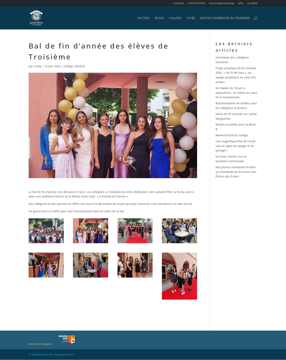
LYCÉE (191, 18)
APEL (241, 3)
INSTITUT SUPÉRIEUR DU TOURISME (225, 18)
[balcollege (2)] (90, 243)
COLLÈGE (175, 18)
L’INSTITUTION (196, 3)
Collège (68, 66)
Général (80, 66)
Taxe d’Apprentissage (221, 3)
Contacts (179, 3)
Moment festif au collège (232, 135)
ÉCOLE (159, 18)
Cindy (37, 66)
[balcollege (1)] (46, 243)
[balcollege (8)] (135, 277)
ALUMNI (252, 3)
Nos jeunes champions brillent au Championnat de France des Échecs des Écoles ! (236, 171)
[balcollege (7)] (90, 277)
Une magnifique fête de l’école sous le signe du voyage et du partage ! (235, 145)
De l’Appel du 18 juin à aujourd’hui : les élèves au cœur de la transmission (236, 92)
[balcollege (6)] (179, 299)
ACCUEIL (144, 18)
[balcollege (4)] (179, 243)
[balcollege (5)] (46, 277)
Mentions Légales (40, 344)
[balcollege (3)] (135, 243)
